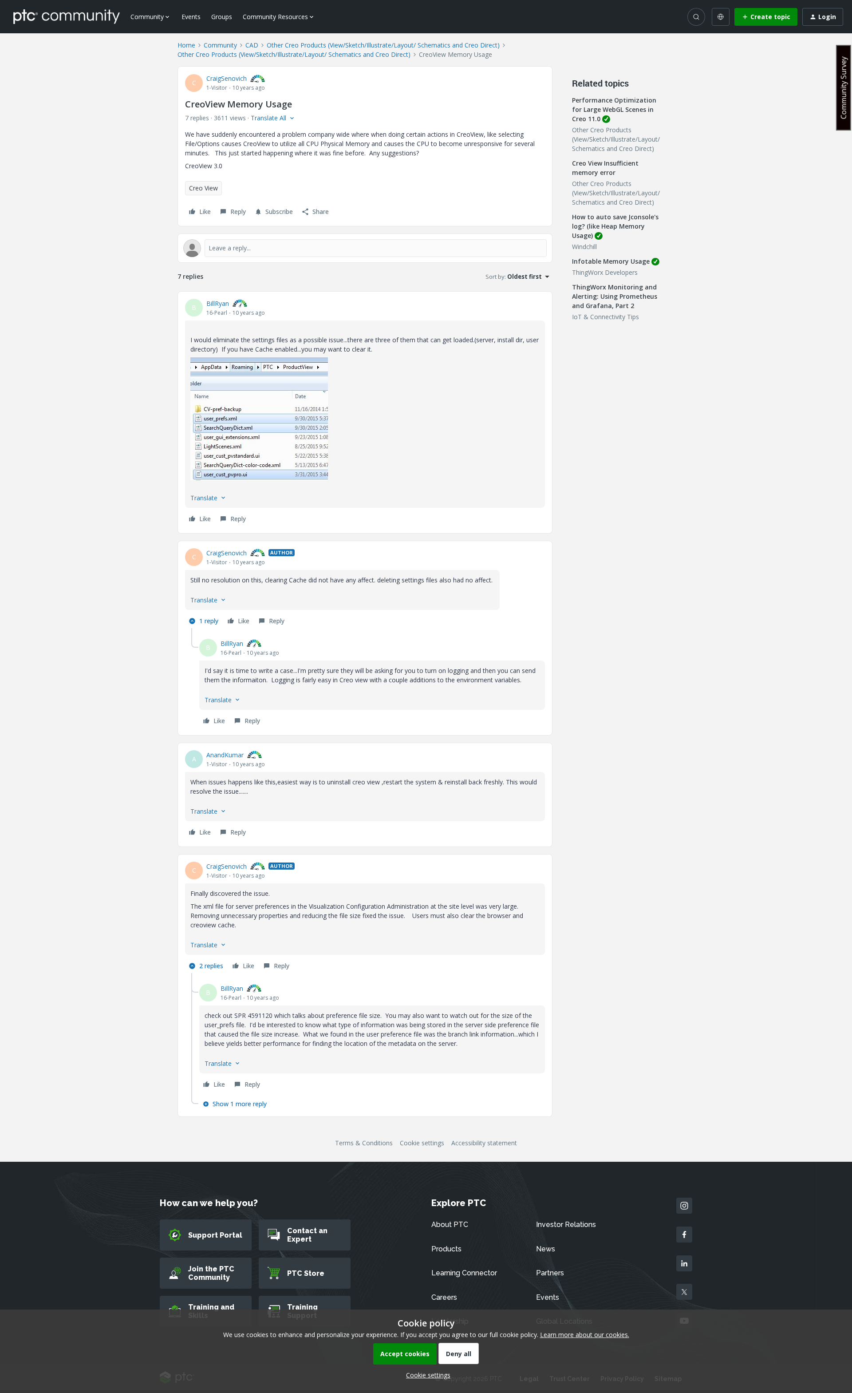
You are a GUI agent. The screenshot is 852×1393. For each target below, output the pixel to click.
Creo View (203, 188)
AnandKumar (225, 755)
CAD (251, 45)
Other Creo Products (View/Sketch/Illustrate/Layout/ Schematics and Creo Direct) (383, 45)
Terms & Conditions (364, 1143)
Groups (221, 16)
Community (220, 45)
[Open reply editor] (365, 248)
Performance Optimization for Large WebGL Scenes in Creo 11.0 (614, 109)
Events (191, 16)
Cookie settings (422, 1143)
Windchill (584, 246)
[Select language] (721, 17)
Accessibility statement (484, 1143)
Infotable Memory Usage (611, 261)
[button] (765, 17)
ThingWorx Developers (605, 272)
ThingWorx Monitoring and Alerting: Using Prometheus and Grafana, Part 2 (614, 296)
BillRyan (217, 303)
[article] (365, 412)
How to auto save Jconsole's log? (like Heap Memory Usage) (615, 226)
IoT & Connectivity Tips (605, 317)
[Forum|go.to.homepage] (66, 16)
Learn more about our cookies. (584, 1334)
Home (186, 45)
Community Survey (843, 87)
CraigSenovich (226, 78)
